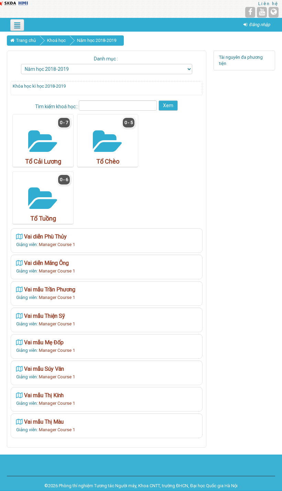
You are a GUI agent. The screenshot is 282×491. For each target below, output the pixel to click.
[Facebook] (250, 12)
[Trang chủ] (14, 3)
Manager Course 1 (57, 244)
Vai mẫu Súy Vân (44, 369)
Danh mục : (106, 59)
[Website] (274, 12)
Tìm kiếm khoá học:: (57, 106)
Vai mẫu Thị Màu (44, 422)
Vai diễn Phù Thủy (45, 236)
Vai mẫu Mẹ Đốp (44, 342)
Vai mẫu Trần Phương (49, 289)
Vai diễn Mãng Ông (46, 263)
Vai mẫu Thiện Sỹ (44, 316)
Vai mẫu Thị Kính (44, 395)
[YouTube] (262, 12)
